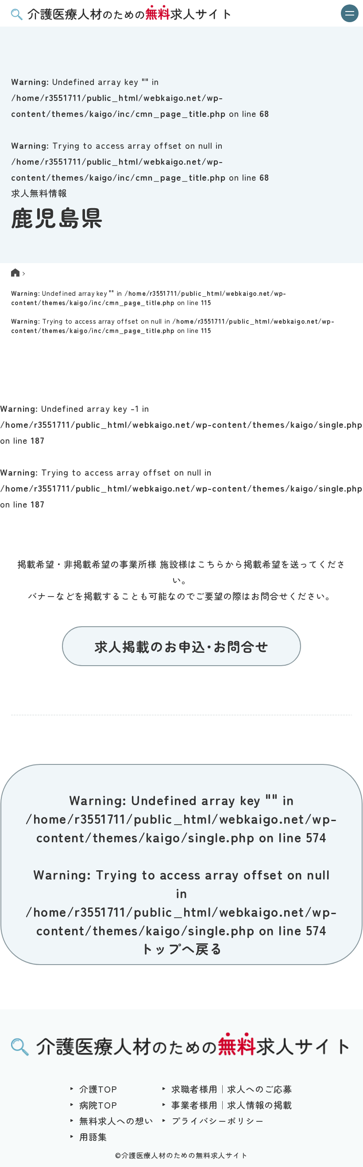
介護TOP (98, 1088)
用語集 (93, 1136)
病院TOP (98, 1104)
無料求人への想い (116, 1120)
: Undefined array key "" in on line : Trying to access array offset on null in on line (173, 311)
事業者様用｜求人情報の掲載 (231, 1104)
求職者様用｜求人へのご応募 (231, 1088)
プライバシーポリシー (217, 1120)
